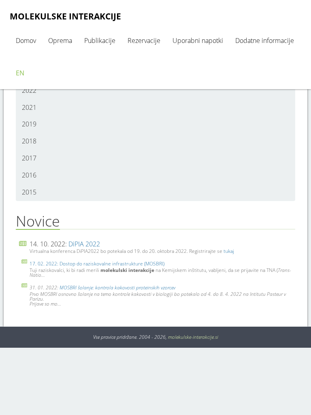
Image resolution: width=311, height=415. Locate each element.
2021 (29, 107)
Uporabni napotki (198, 40)
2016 (29, 175)
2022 (29, 90)
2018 (29, 141)
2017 (29, 158)
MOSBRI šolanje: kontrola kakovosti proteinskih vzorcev (117, 287)
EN (20, 72)
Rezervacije (144, 40)
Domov (26, 40)
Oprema (60, 40)
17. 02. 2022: (45, 263)
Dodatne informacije (264, 40)
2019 (29, 124)
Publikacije (99, 40)
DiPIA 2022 (84, 244)
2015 (29, 192)
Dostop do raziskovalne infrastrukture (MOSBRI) (112, 263)
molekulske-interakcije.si (193, 337)
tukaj (229, 251)
